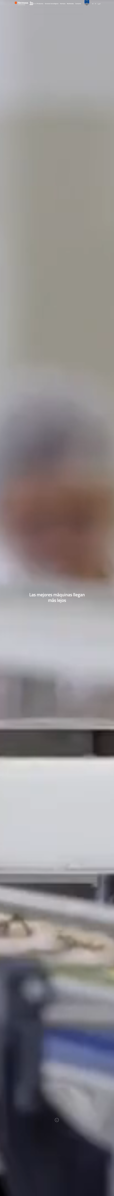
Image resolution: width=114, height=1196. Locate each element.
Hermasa (62, 4)
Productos (40, 4)
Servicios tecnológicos (51, 4)
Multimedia (70, 4)
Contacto (78, 4)
